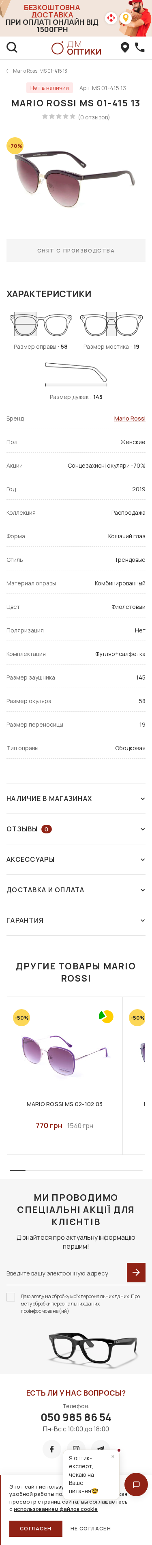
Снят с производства (76, 250)
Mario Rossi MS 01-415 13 (40, 70)
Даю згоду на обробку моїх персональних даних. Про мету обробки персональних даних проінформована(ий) (80, 1303)
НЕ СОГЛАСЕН (91, 1528)
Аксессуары (30, 859)
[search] (12, 48)
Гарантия (25, 920)
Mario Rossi (130, 418)
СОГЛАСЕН (36, 1528)
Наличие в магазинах (49, 798)
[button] (136, 1484)
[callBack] (140, 48)
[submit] (136, 1272)
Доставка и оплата (45, 889)
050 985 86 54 (76, 1417)
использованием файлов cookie (56, 1509)
